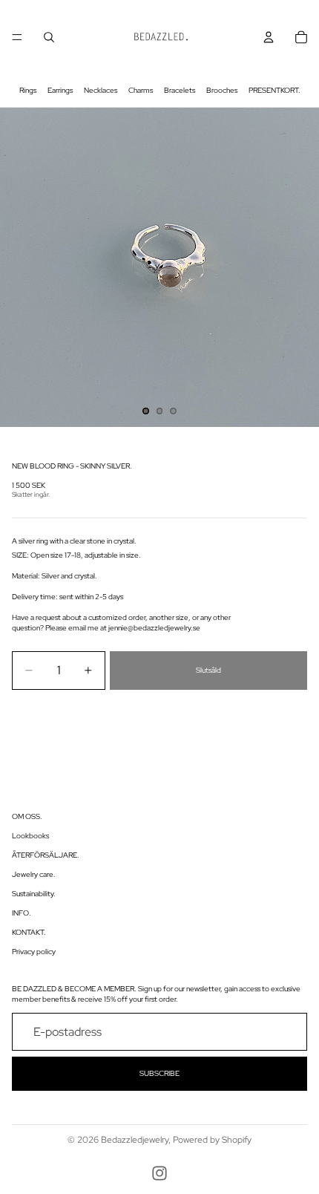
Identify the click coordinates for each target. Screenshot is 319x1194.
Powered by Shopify (212, 1140)
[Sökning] (49, 37)
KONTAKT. (29, 932)
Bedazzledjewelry (134, 1140)
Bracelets (179, 90)
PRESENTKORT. (274, 90)
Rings (27, 90)
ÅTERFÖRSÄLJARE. (45, 855)
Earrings (60, 90)
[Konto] (268, 37)
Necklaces (100, 90)
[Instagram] (159, 1173)
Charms (140, 90)
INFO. (21, 913)
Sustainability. (34, 893)
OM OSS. (27, 816)
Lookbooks (30, 836)
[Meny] (17, 37)
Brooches (221, 90)
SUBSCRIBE (159, 1073)
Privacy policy (34, 951)
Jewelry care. (34, 874)
